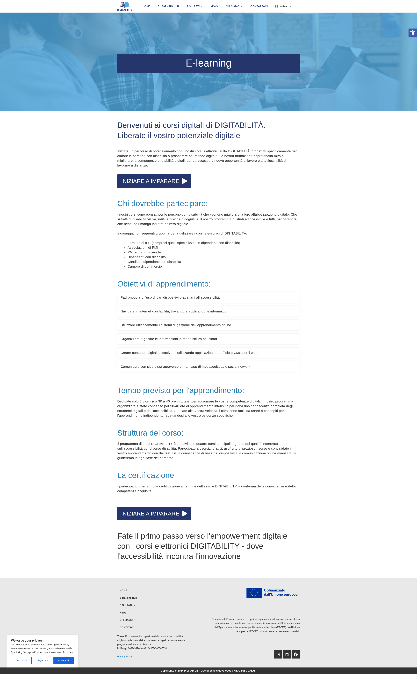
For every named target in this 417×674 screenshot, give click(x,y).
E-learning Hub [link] (168, 6)
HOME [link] (146, 6)
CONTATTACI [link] (259, 6)
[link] (413, 33)
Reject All (43, 660)
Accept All (63, 660)
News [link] (214, 6)
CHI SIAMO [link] (232, 6)
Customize (21, 660)
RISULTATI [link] (193, 6)
